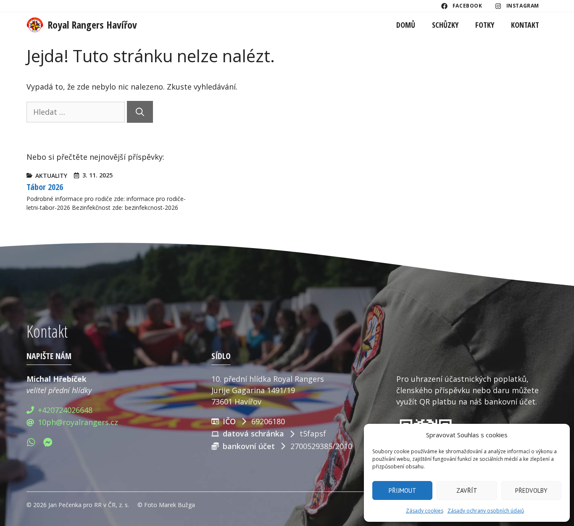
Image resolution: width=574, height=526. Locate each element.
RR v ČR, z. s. (111, 505)
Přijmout (402, 490)
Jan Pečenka (65, 505)
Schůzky (445, 25)
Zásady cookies (424, 510)
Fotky (484, 25)
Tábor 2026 (44, 187)
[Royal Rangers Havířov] (34, 24)
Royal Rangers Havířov (92, 25)
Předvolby (531, 490)
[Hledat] (140, 112)
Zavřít (466, 490)
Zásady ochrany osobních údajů (486, 510)
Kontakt (525, 25)
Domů (405, 25)
